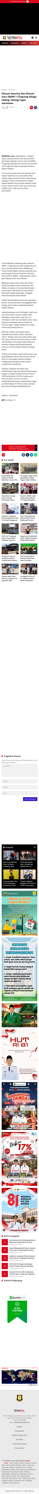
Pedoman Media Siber (19, 1435)
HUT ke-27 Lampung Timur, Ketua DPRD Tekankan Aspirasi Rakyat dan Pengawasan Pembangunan (9, 538)
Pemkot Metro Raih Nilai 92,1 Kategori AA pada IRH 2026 (9, 578)
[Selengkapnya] (35, 847)
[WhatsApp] (35, 455)
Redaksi (19, 1427)
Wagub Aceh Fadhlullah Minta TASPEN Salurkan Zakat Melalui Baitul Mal (28, 538)
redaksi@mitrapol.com (22, 1422)
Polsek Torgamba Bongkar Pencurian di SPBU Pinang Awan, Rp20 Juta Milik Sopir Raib (28, 883)
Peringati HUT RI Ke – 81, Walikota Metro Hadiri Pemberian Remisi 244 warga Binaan (27, 578)
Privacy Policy (19, 1448)
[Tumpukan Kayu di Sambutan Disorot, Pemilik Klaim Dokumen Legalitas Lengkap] (10, 548)
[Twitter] (27, 455)
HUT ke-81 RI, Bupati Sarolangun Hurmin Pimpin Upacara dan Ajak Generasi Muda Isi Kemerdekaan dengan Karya (21, 1265)
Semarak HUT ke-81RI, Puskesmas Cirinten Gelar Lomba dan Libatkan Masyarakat (21, 1273)
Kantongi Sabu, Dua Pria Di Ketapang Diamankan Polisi (10, 883)
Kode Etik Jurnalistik (19, 1444)
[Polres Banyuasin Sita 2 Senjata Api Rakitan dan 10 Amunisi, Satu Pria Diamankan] (28, 855)
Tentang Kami (19, 1431)
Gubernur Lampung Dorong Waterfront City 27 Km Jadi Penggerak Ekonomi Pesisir (10, 518)
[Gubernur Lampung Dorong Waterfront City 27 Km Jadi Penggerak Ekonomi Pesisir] (10, 508)
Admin (3, 107)
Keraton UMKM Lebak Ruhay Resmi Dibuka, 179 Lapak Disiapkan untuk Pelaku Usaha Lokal (28, 498)
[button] (36, 37)
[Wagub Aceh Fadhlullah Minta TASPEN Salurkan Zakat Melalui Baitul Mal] (28, 528)
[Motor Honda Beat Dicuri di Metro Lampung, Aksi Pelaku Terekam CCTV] (11, 855)
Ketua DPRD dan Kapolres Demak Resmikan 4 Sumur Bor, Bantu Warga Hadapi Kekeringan (10, 478)
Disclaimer (19, 1439)
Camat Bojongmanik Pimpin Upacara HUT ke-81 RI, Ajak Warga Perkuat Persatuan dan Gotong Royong (22, 1249)
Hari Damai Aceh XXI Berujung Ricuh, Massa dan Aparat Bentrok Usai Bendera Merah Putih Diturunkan (22, 1241)
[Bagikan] (35, 107)
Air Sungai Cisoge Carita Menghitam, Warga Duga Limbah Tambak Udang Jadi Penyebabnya (28, 478)
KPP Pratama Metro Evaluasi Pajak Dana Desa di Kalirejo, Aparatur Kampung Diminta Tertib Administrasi (27, 558)
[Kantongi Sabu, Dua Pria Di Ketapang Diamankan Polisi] (11, 874)
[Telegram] (31, 455)
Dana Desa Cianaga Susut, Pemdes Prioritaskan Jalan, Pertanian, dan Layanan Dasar (10, 498)
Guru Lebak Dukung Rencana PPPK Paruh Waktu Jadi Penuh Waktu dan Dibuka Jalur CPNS (28, 518)
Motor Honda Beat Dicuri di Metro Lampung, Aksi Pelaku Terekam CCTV (10, 864)
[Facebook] (23, 455)
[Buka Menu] (32, 37)
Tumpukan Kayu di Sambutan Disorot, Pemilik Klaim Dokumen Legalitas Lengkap (10, 558)
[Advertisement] (19, 18)
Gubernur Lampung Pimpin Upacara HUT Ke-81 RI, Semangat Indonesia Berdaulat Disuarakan (22, 1257)
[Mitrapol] (13, 37)
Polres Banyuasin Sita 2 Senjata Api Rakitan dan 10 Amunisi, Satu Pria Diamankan (26, 864)
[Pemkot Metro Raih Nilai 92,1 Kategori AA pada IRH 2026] (10, 569)
